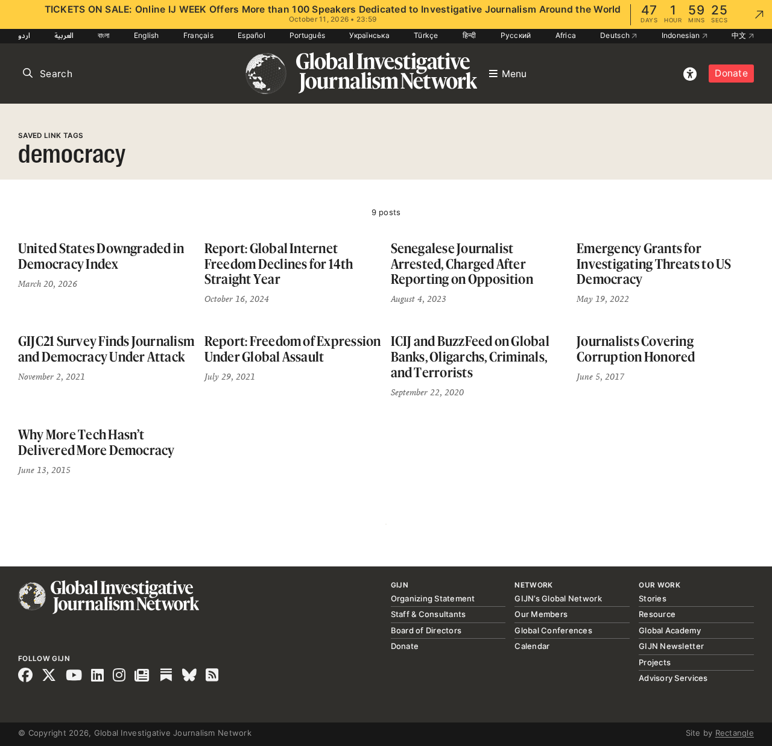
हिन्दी (469, 35)
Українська (369, 35)
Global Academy (670, 630)
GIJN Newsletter (671, 646)
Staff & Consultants (428, 614)
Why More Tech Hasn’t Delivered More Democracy (96, 442)
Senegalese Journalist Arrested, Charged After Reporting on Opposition (462, 263)
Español (251, 35)
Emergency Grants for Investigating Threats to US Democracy (654, 263)
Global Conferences (553, 630)
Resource (657, 614)
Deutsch (615, 35)
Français (198, 35)
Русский (516, 35)
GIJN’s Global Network (557, 598)
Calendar (531, 646)
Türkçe (426, 35)
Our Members (541, 614)
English (146, 35)
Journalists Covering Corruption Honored (636, 349)
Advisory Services (673, 678)
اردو (24, 35)
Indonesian (682, 35)
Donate (731, 73)
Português (307, 35)
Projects (655, 662)
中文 (740, 35)
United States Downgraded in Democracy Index (101, 256)
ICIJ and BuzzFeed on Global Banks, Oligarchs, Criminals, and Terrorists (470, 356)
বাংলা (104, 35)
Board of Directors (426, 630)
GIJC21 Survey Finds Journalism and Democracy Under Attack (106, 349)
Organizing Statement (433, 598)
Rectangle (734, 733)
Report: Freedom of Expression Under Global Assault (292, 349)
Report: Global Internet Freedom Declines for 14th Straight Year (278, 263)
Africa (566, 35)
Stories (652, 598)
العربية (64, 35)
